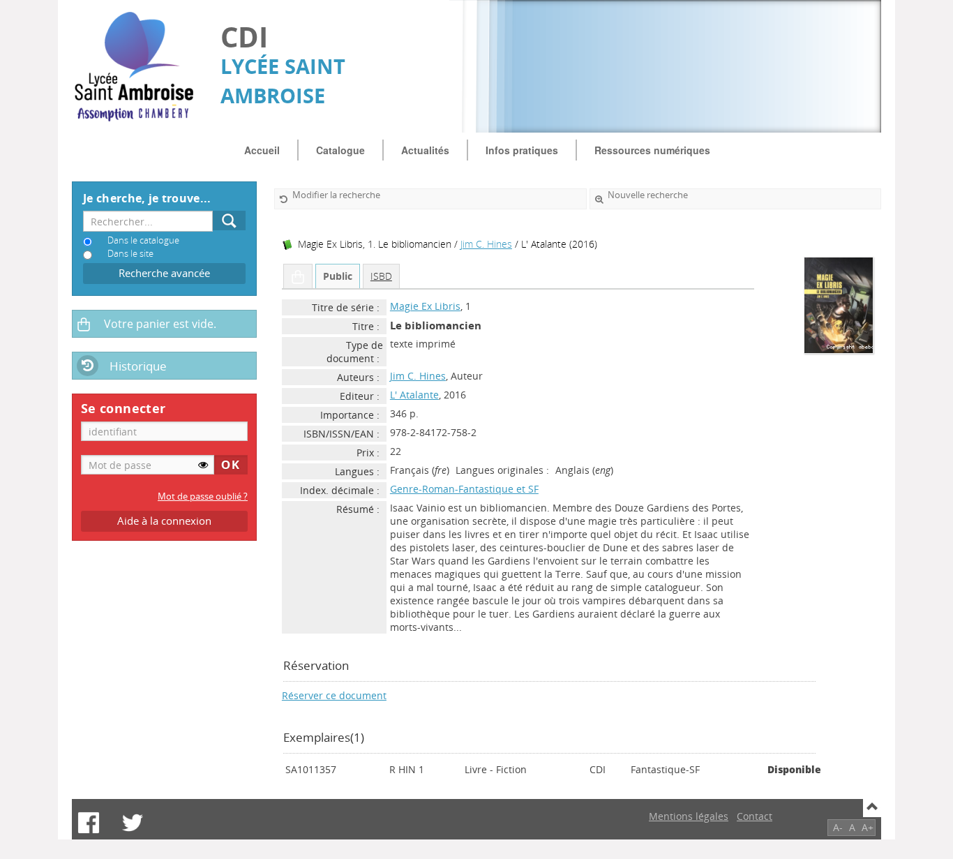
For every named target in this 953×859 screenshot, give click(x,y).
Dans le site (130, 254)
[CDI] (139, 66)
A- (838, 827)
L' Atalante (414, 394)
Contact (754, 816)
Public (337, 276)
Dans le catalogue (143, 240)
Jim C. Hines (486, 244)
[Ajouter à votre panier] (298, 276)
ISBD (381, 276)
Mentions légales (688, 816)
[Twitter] (132, 822)
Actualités (425, 150)
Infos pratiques (522, 150)
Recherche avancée (164, 273)
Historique (138, 366)
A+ (867, 827)
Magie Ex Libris (425, 306)
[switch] (203, 465)
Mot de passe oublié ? (203, 496)
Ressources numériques (652, 150)
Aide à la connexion (164, 521)
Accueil (262, 150)
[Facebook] (88, 822)
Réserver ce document (334, 695)
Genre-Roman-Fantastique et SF (464, 488)
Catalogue (340, 150)
